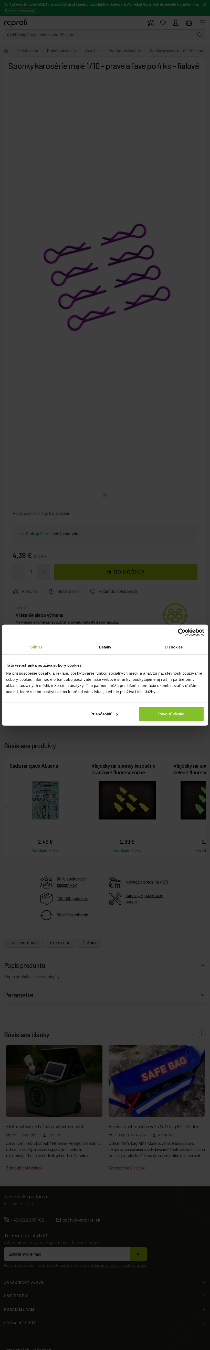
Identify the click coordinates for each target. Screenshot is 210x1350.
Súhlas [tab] (36, 647)
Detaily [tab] (105, 647)
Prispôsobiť (101, 714)
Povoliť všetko (171, 714)
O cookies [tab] (174, 647)
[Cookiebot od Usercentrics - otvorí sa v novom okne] (181, 632)
